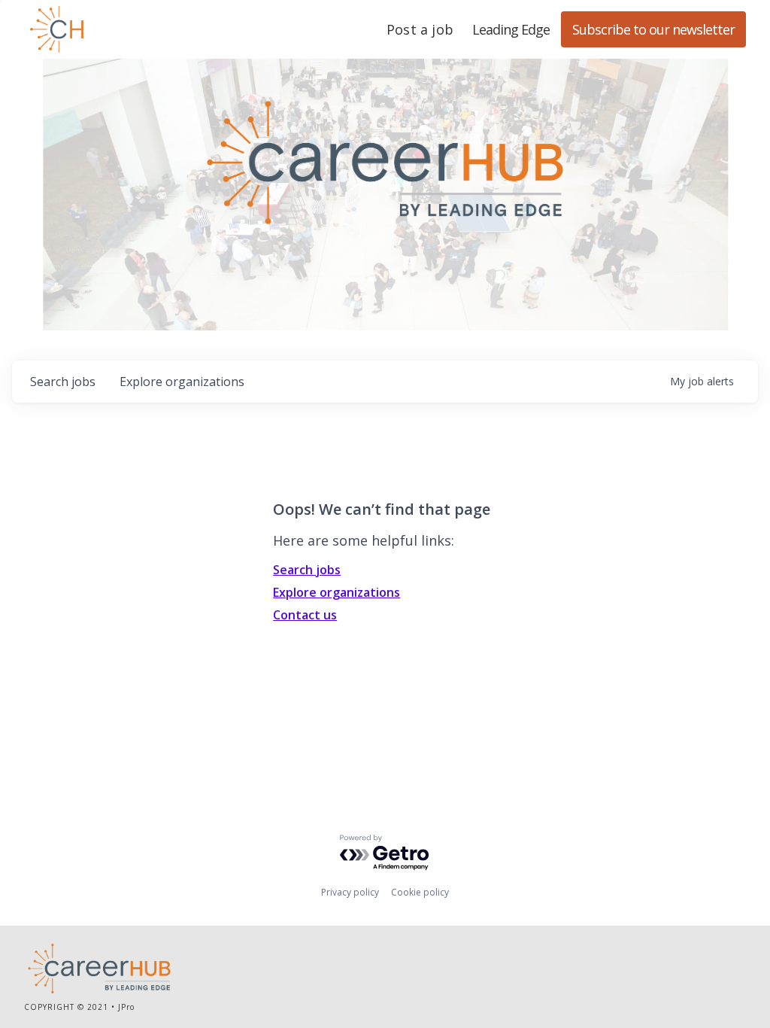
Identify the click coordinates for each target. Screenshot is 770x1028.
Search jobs (307, 569)
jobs (62, 381)
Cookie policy (420, 892)
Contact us (305, 615)
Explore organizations (336, 592)
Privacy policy (350, 892)
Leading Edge (129, 29)
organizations (182, 381)
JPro (126, 1007)
